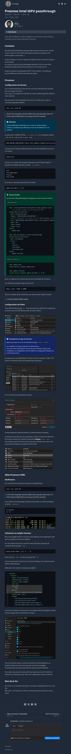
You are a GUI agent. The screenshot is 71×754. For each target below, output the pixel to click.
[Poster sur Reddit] (32, 704)
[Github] (17, 26)
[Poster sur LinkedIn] (25, 704)
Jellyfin (45, 67)
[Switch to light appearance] (62, 4)
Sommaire (12, 32)
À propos (8, 746)
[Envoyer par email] (35, 704)
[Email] (15, 26)
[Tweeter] (28, 704)
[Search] (59, 4)
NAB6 (19, 60)
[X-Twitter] (22, 26)
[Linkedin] (20, 26)
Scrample (15, 4)
